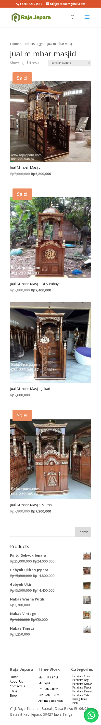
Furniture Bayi (80, 680)
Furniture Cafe (80, 695)
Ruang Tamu (79, 699)
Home (14, 43)
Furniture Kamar (82, 684)
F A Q (13, 691)
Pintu (75, 703)
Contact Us (17, 686)
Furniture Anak (81, 676)
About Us (16, 681)
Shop (13, 695)
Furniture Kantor (82, 691)
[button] (91, 715)
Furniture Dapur (81, 687)
